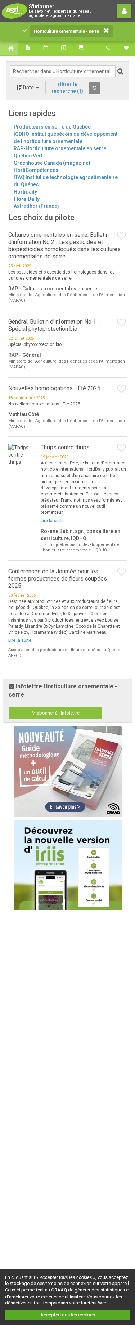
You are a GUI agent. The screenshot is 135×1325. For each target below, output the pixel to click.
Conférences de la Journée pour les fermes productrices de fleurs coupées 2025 (57, 578)
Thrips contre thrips (65, 447)
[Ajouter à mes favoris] (122, 236)
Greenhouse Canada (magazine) (52, 163)
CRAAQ (59, 1290)
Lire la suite (52, 520)
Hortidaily (25, 192)
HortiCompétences (36, 170)
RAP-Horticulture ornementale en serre (60, 148)
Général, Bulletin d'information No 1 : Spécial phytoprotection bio (53, 325)
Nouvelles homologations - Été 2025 (54, 388)
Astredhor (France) (36, 206)
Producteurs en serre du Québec (52, 127)
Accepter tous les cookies (67, 1314)
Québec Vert (28, 156)
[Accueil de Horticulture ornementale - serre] (9, 48)
